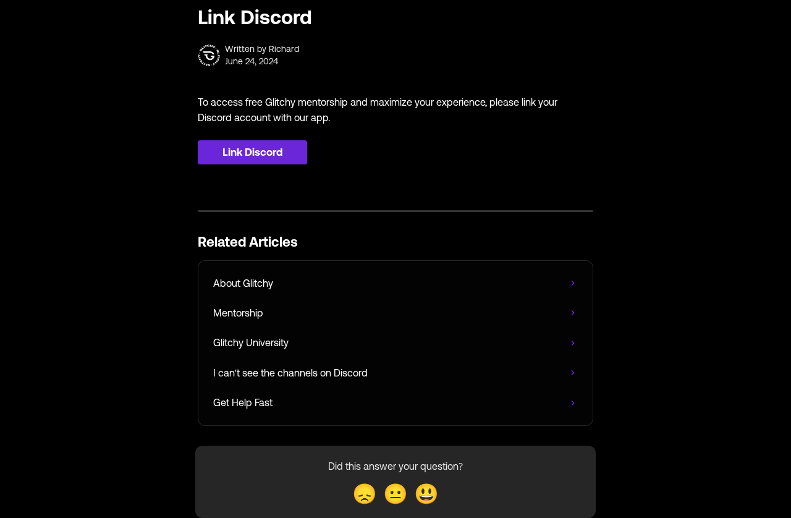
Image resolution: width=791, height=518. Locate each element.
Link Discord (252, 152)
